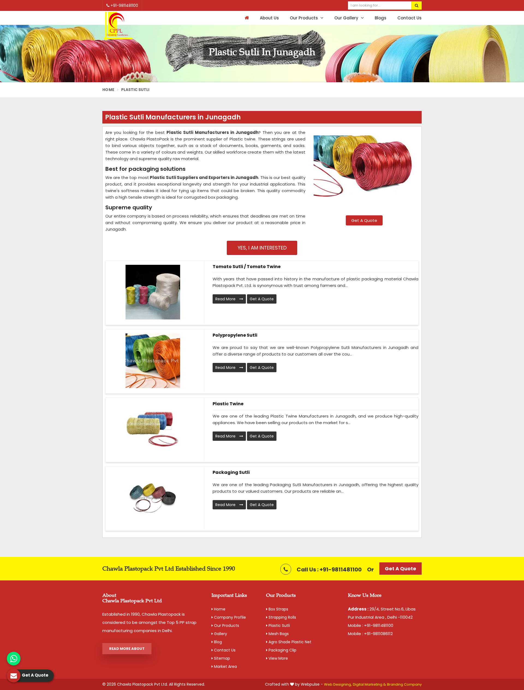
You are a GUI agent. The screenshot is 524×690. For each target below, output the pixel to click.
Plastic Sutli (278, 625)
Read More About (127, 648)
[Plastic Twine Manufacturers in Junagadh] (153, 429)
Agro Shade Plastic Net (289, 642)
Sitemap (221, 658)
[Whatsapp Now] (13, 658)
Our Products (304, 18)
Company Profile (229, 617)
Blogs (380, 18)
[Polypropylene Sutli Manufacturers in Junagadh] (153, 360)
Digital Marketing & (369, 684)
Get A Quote (364, 220)
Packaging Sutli (231, 472)
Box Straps (277, 609)
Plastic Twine (228, 404)
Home (108, 89)
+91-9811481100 (123, 5)
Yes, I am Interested (262, 247)
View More (277, 658)
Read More (226, 299)
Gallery (220, 633)
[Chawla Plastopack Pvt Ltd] (118, 26)
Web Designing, (338, 684)
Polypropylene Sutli (235, 335)
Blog (217, 642)
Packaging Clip (281, 650)
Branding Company (404, 684)
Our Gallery (346, 18)
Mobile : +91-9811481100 (370, 625)
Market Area (225, 666)
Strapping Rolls (281, 617)
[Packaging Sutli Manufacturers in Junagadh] (153, 498)
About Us (269, 18)
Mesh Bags (278, 633)
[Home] (246, 18)
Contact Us (409, 18)
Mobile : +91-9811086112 (370, 633)
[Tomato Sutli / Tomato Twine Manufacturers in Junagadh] (153, 292)
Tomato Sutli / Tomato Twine (247, 266)
